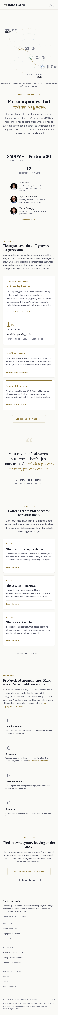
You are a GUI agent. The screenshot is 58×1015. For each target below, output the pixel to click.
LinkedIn (51, 999)
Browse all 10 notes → (29, 653)
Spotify (5, 982)
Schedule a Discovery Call (29, 880)
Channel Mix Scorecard (12, 963)
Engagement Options (11, 934)
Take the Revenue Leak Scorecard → (29, 871)
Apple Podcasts (9, 987)
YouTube (6, 977)
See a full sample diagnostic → (29, 86)
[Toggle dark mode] (51, 5)
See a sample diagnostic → (39, 761)
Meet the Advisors (10, 939)
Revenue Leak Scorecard (13, 953)
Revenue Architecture (11, 929)
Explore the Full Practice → (29, 419)
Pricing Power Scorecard (13, 958)
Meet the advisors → (29, 220)
